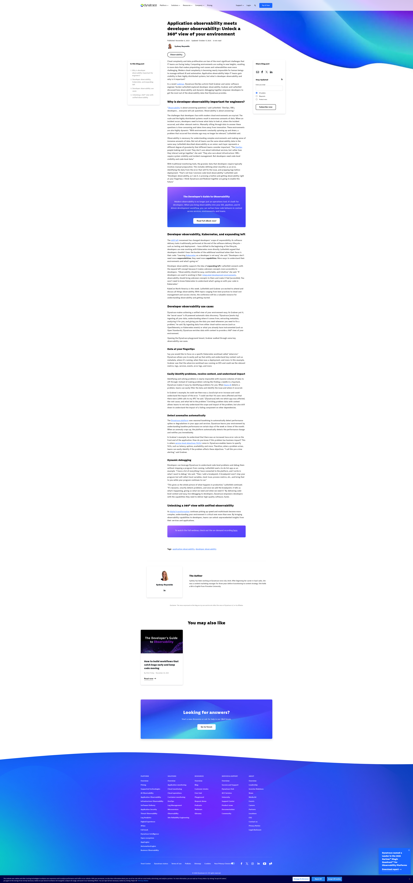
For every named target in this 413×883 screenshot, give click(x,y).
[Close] (409, 879)
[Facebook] (262, 71)
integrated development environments (219, 275)
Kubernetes (191, 255)
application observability (183, 549)
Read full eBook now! (206, 221)
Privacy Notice (143, 881)
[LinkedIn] (271, 71)
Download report (390, 869)
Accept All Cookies (334, 879)
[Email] (257, 71)
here (235, 530)
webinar (180, 84)
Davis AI (227, 385)
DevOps (238, 147)
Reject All (318, 879)
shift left (175, 240)
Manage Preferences (301, 879)
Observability (176, 54)
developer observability (206, 549)
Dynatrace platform (179, 420)
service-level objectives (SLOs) (188, 443)
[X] (266, 71)
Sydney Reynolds (182, 46)
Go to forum (206, 727)
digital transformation (180, 511)
